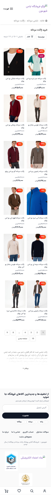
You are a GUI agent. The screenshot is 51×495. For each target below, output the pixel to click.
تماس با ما (15, 432)
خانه (42, 21)
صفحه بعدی (22, 338)
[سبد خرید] (6, 491)
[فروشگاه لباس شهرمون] (33, 8)
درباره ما (5, 432)
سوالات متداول (42, 432)
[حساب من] (44, 491)
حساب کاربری (28, 432)
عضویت (25, 415)
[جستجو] (32, 491)
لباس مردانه (32, 21)
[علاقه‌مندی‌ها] (19, 491)
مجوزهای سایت (25, 436)
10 (33, 338)
